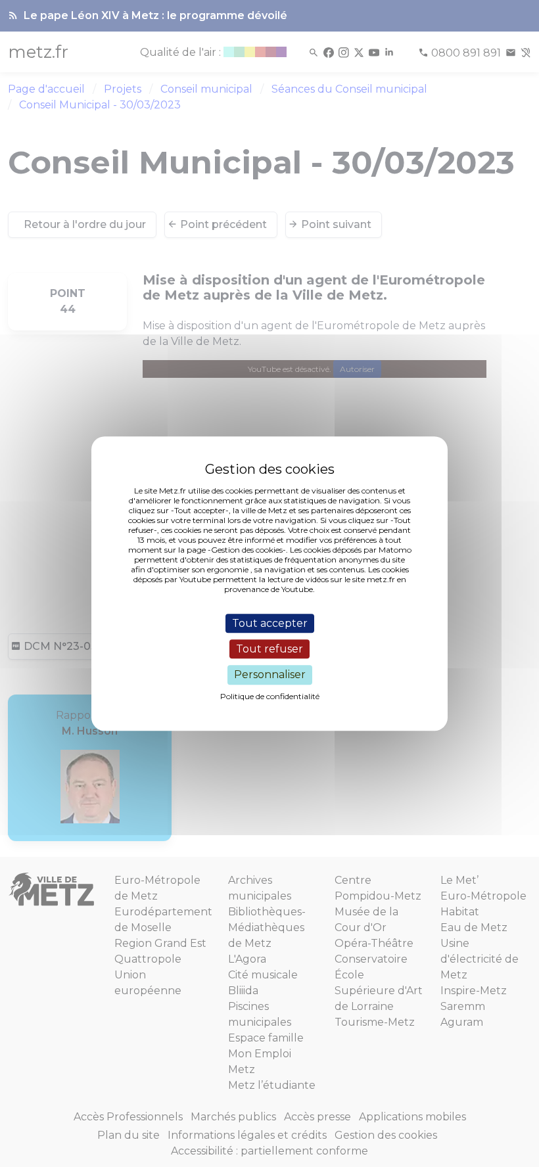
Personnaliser (270, 675)
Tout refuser (269, 649)
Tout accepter (270, 623)
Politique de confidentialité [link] (269, 696)
